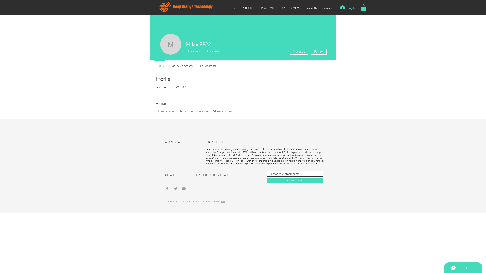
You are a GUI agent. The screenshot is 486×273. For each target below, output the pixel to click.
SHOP (170, 175)
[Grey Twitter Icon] (176, 189)
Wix (223, 201)
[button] (363, 7)
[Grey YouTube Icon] (184, 189)
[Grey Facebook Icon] (167, 189)
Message (299, 51)
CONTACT (174, 142)
